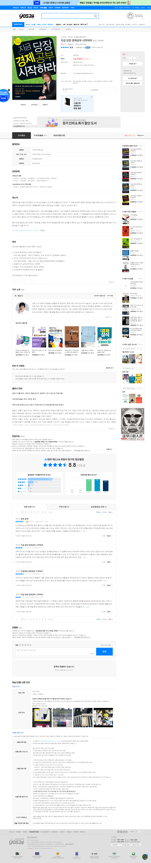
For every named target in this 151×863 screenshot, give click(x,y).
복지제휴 (75, 832)
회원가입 (121, 7)
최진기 (63, 44)
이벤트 (39, 24)
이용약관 (24, 832)
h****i (124, 368)
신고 (46, 521)
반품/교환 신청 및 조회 (47, 741)
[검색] (95, 16)
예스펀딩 (69, 24)
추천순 (104, 512)
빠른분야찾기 (18, 24)
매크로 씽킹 (133, 293)
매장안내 (50, 24)
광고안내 (62, 832)
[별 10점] (30, 645)
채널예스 (58, 24)
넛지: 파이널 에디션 (136, 239)
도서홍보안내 (54, 832)
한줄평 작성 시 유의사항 (112, 645)
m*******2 (31, 521)
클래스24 (76, 24)
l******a (28, 548)
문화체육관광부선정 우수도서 (29, 187)
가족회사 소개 (135, 831)
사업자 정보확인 (69, 844)
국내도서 (21, 29)
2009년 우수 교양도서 (46, 187)
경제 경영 (31, 29)
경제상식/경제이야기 (42, 180)
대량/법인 (142, 24)
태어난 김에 (77, 103)
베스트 (28, 24)
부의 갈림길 (133, 215)
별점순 (110, 512)
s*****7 (125, 348)
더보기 (140, 146)
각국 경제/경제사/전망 (42, 178)
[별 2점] (20, 645)
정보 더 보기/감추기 (74, 47)
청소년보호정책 (45, 832)
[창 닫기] (91, 97)
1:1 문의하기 (116, 845)
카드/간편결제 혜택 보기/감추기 (94, 73)
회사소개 (11, 832)
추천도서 (135, 24)
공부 (123, 392)
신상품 (33, 24)
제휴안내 (69, 832)
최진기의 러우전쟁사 (55, 350)
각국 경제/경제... (56, 29)
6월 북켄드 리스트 (128, 352)
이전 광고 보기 (142, 19)
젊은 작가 (102, 24)
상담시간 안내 (136, 845)
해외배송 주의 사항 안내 (133, 71)
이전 (19, 512)
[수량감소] (127, 58)
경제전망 (68, 29)
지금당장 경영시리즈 (80, 37)
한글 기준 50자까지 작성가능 (26, 650)
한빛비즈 (71, 44)
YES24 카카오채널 (118, 832)
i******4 (28, 574)
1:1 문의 (57, 741)
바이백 (44, 24)
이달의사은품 (120, 24)
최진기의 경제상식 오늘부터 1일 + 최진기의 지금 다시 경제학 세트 (23, 352)
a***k (27, 597)
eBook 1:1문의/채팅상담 (132, 842)
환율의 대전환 (134, 251)
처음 (16, 512)
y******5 (125, 388)
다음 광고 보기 (144, 19)
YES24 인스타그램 (126, 832)
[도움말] (69, 62)
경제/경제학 (42, 29)
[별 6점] (25, 645)
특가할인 (128, 24)
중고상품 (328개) (67, 90)
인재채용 (18, 832)
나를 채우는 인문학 (87, 350)
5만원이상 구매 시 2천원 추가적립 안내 (94, 65)
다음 (48, 512)
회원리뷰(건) (80, 47)
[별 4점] (23, 645)
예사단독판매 (110, 24)
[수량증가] (136, 58)
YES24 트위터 (124, 832)
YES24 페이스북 (121, 832)
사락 (64, 24)
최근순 (99, 512)
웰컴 (14, 29)
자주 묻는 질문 (126, 845)
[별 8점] (28, 645)
